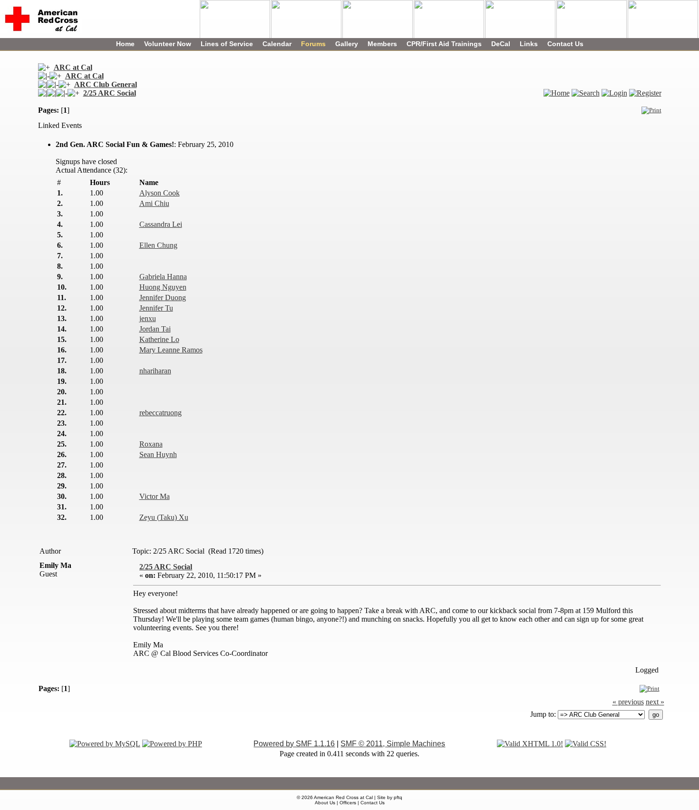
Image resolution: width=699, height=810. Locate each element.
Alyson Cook (159, 193)
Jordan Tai (155, 329)
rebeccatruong (160, 413)
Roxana (151, 444)
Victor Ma (154, 496)
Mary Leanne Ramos (171, 350)
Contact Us (565, 44)
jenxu (147, 318)
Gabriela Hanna (163, 277)
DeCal (500, 44)
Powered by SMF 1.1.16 (294, 744)
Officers (348, 802)
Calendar (276, 44)
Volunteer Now (167, 44)
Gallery (346, 44)
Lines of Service (227, 44)
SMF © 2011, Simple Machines (392, 744)
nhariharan (155, 371)
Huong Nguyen (162, 287)
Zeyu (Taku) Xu (163, 517)
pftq (398, 797)
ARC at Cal (73, 67)
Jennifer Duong (162, 297)
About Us (325, 802)
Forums (313, 44)
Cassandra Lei (160, 224)
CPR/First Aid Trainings (444, 44)
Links (529, 44)
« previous (628, 702)
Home (125, 44)
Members (382, 44)
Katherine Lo (159, 339)
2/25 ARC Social (109, 93)
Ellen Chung (158, 245)
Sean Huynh (158, 454)
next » (655, 702)
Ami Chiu (154, 203)
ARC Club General (105, 84)
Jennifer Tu (156, 308)
